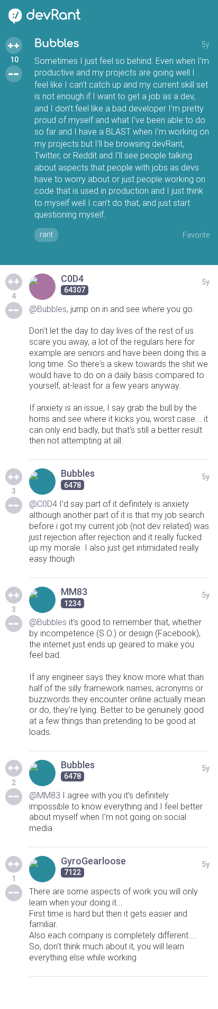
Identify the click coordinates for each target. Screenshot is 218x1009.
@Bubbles (48, 309)
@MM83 (44, 795)
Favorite (196, 235)
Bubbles (56, 43)
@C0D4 (43, 504)
